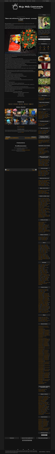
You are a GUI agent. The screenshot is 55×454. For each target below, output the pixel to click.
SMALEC (43, 174)
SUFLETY (43, 311)
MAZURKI (45, 308)
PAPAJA (46, 254)
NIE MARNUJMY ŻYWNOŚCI (41, 184)
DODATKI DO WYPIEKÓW (45, 304)
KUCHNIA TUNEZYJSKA (46, 376)
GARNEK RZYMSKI (40, 402)
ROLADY (44, 310)
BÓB (45, 265)
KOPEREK (39, 203)
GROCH (45, 269)
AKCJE (39, 389)
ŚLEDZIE (39, 175)
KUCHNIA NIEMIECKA (40, 363)
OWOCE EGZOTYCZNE (40, 254)
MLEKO (42, 132)
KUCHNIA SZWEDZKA (40, 375)
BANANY (39, 246)
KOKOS (48, 201)
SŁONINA (46, 321)
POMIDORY (39, 277)
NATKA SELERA (39, 206)
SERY (46, 409)
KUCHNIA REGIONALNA (40, 369)
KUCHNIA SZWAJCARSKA (46, 374)
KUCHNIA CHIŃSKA (40, 182)
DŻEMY (39, 123)
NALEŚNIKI (43, 162)
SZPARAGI (46, 279)
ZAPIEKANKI (46, 165)
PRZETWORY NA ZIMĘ (40, 125)
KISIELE (39, 307)
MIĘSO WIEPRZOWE (40, 320)
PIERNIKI (46, 309)
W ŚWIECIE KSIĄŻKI (20, 21)
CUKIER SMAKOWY (47, 302)
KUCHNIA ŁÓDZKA (46, 161)
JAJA (43, 130)
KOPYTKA (43, 160)
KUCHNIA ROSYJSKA (47, 369)
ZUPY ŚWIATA (39, 106)
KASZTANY (45, 250)
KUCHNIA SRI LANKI (47, 372)
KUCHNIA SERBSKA (46, 370)
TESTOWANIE (43, 410)
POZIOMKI (43, 256)
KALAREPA (43, 271)
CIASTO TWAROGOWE (40, 301)
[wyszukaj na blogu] (50, 1)
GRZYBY (39, 270)
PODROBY (39, 321)
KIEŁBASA (39, 172)
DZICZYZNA (42, 318)
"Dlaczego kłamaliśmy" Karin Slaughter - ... (9, 114)
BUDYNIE (39, 291)
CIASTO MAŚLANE (46, 299)
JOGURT (39, 131)
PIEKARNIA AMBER (43, 389)
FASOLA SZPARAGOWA (40, 269)
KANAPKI (46, 171)
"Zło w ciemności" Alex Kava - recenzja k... (33, 115)
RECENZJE (39, 409)
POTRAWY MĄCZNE (40, 164)
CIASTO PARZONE (40, 300)
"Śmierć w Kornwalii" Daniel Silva (25, 123)
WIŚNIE (47, 257)
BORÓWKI (43, 246)
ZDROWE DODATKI (46, 116)
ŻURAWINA (39, 259)
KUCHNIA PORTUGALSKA (40, 368)
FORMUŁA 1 (39, 401)
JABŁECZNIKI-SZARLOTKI (44, 305)
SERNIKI (39, 311)
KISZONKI (42, 123)
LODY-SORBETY (43, 131)
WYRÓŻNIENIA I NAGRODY (41, 413)
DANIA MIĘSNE (40, 317)
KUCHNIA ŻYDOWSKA (40, 383)
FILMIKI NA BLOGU (45, 399)
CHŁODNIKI (39, 104)
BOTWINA (47, 264)
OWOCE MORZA (40, 193)
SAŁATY (45, 212)
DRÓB (39, 318)
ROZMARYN (43, 210)
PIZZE (42, 163)
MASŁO (47, 131)
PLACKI (45, 163)
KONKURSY (46, 403)
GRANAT (44, 248)
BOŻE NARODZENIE (40, 396)
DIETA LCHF (43, 112)
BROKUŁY (39, 265)
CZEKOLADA (46, 303)
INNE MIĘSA (46, 318)
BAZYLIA (39, 198)
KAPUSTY (39, 272)
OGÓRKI (39, 275)
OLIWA (43, 206)
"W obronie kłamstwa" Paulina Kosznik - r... (33, 123)
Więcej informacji (42, 451)
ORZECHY (43, 253)
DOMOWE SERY (40, 130)
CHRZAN (43, 198)
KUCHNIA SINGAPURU (40, 371)
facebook (40, 47)
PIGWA (43, 255)
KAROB (42, 250)
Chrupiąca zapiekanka (44, 77)
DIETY (43, 113)
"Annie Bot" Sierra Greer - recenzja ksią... (25, 115)
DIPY (38, 170)
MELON (42, 252)
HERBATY (48, 199)
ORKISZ (46, 184)
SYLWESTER (39, 410)
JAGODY (42, 249)
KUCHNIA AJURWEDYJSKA (41, 114)
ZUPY (46, 104)
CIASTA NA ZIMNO (40, 294)
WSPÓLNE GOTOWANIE (40, 390)
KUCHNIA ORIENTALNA (40, 365)
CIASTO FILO (46, 297)
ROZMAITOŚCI (43, 409)
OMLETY (39, 133)
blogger (48, 47)
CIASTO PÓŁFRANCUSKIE (46, 300)
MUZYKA (43, 97)
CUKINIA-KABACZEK (40, 267)
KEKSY (48, 306)
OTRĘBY (42, 207)
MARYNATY (39, 124)
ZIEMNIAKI (39, 284)
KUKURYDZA (39, 274)
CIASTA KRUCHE (46, 293)
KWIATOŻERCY (43, 203)
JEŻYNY (45, 249)
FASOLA (42, 268)
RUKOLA (44, 211)
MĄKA (39, 162)
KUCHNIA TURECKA (40, 377)
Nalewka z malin (44, 69)
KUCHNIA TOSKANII (40, 376)
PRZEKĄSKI (46, 208)
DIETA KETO (39, 112)
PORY (43, 277)
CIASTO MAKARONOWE (40, 299)
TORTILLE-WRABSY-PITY (40, 165)
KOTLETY (39, 173)
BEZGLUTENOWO (40, 111)
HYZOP (39, 200)
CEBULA (39, 266)
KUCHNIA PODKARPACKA (41, 367)
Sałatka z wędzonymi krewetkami (44, 92)
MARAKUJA (39, 252)
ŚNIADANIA (43, 133)
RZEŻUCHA (47, 211)
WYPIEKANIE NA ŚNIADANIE (41, 391)
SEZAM (48, 212)
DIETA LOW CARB (40, 113)
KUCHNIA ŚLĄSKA (40, 381)
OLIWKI (44, 275)
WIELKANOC (39, 412)
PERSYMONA (39, 255)
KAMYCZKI (39, 97)
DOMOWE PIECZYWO (43, 170)
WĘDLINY (46, 174)
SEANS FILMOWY (47, 98)
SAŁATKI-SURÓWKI (40, 115)
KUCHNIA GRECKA (46, 192)
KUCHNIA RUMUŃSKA (40, 370)
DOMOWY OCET (40, 399)
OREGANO (47, 206)
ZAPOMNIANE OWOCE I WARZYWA (42, 258)
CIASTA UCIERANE (40, 295)
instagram (44, 47)
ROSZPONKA (39, 210)
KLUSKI (39, 160)
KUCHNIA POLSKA (46, 160)
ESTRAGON (42, 199)
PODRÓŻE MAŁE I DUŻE (40, 98)
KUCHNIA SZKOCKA (40, 374)
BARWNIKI (39, 290)
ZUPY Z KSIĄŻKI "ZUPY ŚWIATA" (41, 105)
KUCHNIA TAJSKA (46, 375)
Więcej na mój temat (45, 34)
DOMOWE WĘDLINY (45, 398)
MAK (38, 308)
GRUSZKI (48, 248)
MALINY (42, 251)
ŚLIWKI (48, 258)
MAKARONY (39, 183)
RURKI (47, 310)
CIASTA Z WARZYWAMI (46, 296)
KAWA (45, 306)
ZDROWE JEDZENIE (40, 117)
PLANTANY (46, 255)
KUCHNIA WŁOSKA (40, 161)
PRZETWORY (44, 124)
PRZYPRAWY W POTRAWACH (46, 209)
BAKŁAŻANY (43, 264)
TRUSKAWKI (39, 257)
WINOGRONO (44, 257)
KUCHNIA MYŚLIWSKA (46, 362)
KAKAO (39, 306)
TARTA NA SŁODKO (47, 311)
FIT (46, 113)
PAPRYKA (42, 276)
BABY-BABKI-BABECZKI (41, 289)
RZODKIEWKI (45, 278)
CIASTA (43, 291)
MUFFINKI (39, 309)
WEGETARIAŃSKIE (40, 116)
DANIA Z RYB (46, 190)
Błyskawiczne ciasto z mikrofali (44, 61)
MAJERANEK (39, 204)
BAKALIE (39, 159)
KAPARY (39, 201)
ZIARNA (47, 185)
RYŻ (38, 185)
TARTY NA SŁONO (46, 164)
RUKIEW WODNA (40, 211)
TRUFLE (47, 280)
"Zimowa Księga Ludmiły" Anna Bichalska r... (17, 115)
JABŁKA (39, 249)
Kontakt (22, 132)
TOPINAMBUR (43, 280)
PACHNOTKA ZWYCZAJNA (41, 208)
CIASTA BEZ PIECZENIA (40, 292)
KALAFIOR (39, 271)
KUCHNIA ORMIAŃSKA (46, 365)
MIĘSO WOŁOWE (46, 320)
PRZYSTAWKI (45, 408)
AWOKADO (39, 264)
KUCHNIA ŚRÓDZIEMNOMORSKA (41, 382)
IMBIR (41, 200)
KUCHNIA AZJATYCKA (44, 181)
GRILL (38, 171)
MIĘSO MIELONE (44, 319)
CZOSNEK (46, 198)
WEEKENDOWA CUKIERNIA (44, 312)
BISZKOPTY (46, 290)
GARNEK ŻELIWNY (45, 402)
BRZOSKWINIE (46, 246)
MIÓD (39, 132)
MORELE (45, 252)
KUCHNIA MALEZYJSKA (45, 359)
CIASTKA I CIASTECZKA (40, 297)
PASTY (47, 173)
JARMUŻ (44, 200)
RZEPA (42, 278)
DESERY (39, 304)
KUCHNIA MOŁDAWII (40, 362)
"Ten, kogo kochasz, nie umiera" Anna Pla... (8, 123)
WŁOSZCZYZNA (47, 282)
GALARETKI (39, 305)
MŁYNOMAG (47, 183)
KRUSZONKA (42, 307)
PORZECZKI (39, 256)
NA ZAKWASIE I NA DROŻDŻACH (41, 405)
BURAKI (43, 265)
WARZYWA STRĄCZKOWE (41, 282)
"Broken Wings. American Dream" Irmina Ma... (17, 123)
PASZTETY (39, 174)
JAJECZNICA (47, 130)
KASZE (39, 181)
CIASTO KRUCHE (46, 298)
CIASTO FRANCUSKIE (40, 298)
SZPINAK (39, 280)
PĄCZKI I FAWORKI (40, 310)
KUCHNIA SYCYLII (46, 373)
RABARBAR (47, 256)
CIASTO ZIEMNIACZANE (40, 302)
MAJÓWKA (47, 404)
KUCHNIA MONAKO (47, 361)
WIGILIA (43, 412)
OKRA (42, 275)
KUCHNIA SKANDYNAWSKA (41, 372)
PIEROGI (39, 163)
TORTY (39, 312)
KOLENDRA (39, 202)
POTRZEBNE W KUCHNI (40, 407)
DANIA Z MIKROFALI (40, 397)
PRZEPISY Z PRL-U (47, 114)
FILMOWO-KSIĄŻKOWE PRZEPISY (41, 400)
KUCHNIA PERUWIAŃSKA (41, 366)
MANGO (45, 251)
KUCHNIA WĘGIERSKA (40, 379)
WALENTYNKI (45, 411)
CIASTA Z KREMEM (46, 295)
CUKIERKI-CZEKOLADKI (40, 303)
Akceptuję (48, 451)
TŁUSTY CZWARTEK (40, 411)
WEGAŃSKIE (45, 115)
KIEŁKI (42, 201)
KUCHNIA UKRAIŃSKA (46, 377)
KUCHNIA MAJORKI (40, 359)
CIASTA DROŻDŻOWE (40, 293)
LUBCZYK (48, 203)
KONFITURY (46, 123)
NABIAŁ (46, 132)
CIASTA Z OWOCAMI (40, 296)
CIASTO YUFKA (45, 301)
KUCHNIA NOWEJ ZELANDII (41, 364)
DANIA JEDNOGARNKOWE (46, 180)
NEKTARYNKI (39, 253)
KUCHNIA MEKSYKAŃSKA (41, 361)
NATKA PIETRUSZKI (43, 205)
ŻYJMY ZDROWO (40, 118)
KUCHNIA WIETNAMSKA (40, 378)
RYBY (44, 193)
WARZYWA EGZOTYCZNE (41, 281)
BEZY (42, 290)
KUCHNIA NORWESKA (46, 363)
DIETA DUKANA (45, 111)
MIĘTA (39, 205)
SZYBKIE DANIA (42, 185)
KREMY (43, 104)
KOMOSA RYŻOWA (44, 202)
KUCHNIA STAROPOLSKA (40, 373)
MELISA (43, 204)
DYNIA (39, 248)
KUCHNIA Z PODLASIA (40, 380)
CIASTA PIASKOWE (46, 294)
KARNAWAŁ (42, 403)
